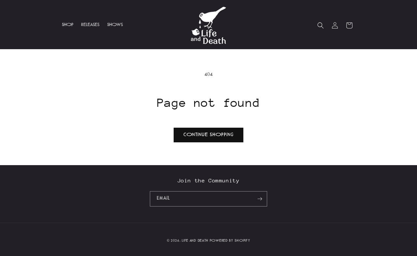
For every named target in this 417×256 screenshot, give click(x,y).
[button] (320, 25)
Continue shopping (208, 135)
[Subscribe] (259, 198)
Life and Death (195, 241)
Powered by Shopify (230, 241)
